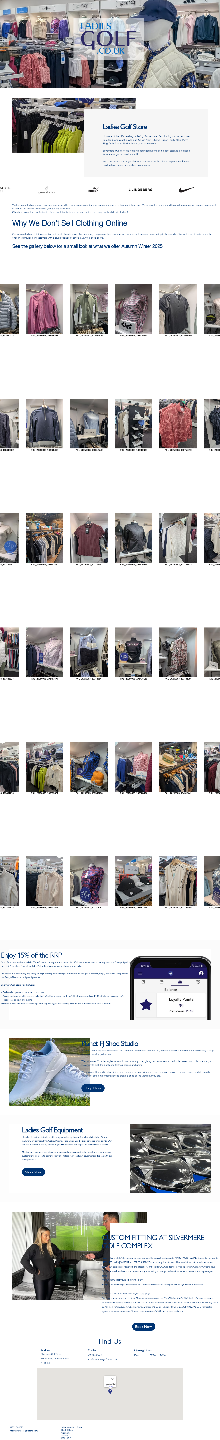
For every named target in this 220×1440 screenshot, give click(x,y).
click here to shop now (139, 164)
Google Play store (12, 977)
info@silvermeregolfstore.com (24, 1430)
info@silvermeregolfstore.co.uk (102, 1359)
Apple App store (32, 977)
